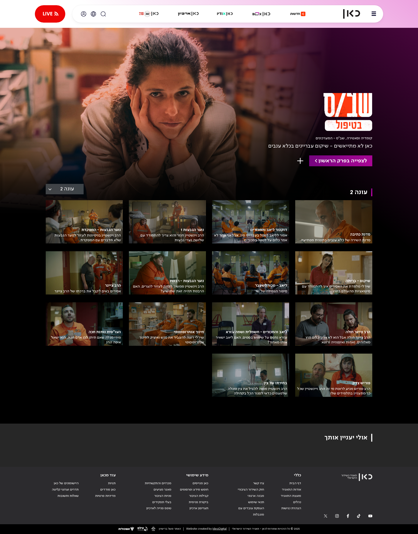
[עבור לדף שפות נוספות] (93, 14)
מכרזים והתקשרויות (158, 483)
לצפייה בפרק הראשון (342, 161)
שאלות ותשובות (68, 496)
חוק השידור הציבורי (251, 489)
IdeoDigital (219, 528)
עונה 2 (67, 189)
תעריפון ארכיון (198, 508)
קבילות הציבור (198, 496)
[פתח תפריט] (374, 14)
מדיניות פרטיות (105, 496)
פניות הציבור (162, 496)
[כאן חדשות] (298, 14)
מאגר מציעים (162, 489)
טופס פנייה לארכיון (158, 508)
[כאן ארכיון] (188, 14)
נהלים (297, 502)
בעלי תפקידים (161, 502)
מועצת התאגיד (291, 496)
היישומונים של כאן (66, 483)
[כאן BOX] (261, 14)
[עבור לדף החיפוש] (103, 14)
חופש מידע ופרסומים (194, 489)
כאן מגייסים (200, 483)
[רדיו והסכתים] (225, 14)
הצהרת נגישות (291, 508)
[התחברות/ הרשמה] (83, 14)
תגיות (112, 483)
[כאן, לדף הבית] (347, 14)
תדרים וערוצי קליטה (65, 489)
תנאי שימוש (256, 502)
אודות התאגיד (291, 489)
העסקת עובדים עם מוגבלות (251, 511)
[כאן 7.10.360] (148, 14)
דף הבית (295, 483)
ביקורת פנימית (198, 502)
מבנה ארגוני (256, 496)
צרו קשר (258, 483)
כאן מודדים (108, 489)
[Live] (50, 14)
